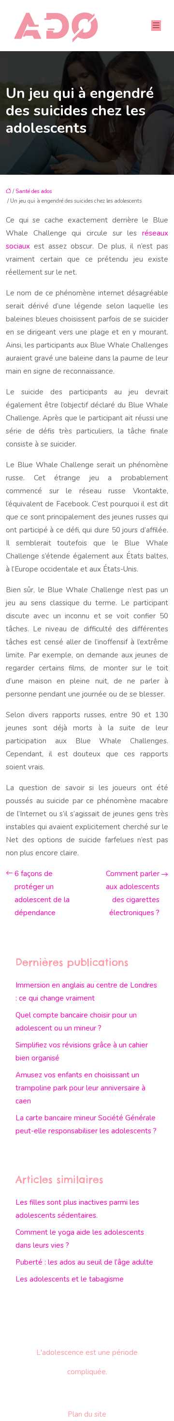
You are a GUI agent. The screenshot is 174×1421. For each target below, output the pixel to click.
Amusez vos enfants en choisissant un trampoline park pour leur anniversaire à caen (80, 1088)
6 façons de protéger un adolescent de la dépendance (42, 893)
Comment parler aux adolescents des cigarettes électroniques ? (133, 893)
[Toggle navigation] (156, 25)
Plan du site (87, 1414)
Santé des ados (33, 191)
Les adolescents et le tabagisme (69, 1279)
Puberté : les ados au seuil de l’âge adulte (84, 1262)
